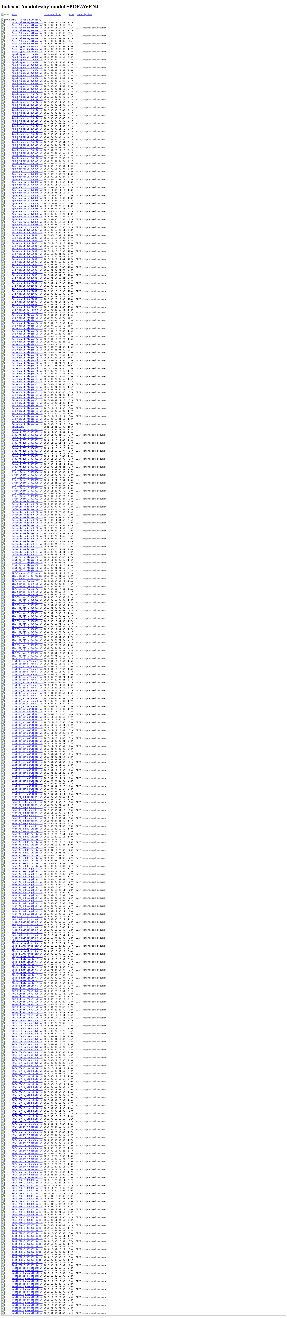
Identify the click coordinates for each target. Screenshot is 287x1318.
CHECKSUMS (18, 427)
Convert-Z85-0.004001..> (27, 445)
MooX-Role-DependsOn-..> (27, 797)
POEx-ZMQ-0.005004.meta (26, 1196)
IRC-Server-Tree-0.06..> (27, 589)
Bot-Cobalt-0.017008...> (27, 238)
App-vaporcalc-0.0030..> (27, 166)
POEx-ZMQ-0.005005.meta (26, 1204)
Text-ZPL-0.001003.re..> (27, 1238)
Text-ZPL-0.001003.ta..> (27, 1241)
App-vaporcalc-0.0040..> (27, 190)
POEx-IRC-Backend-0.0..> (27, 1020)
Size (71, 14)
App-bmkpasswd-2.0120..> (27, 150)
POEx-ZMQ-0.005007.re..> (27, 1222)
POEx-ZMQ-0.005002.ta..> (27, 1185)
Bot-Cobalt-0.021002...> (27, 294)
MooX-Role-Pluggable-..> (27, 868)
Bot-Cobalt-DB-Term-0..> (27, 310)
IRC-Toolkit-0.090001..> (27, 613)
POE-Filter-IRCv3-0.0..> (27, 988)
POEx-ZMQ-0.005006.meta (26, 1212)
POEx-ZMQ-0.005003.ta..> (27, 1193)
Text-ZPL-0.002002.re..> (27, 1254)
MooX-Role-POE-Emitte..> (27, 828)
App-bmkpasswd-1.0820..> (27, 54)
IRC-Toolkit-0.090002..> (27, 621)
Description (84, 14)
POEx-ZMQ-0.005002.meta (26, 1180)
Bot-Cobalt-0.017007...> (27, 230)
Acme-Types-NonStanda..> (27, 46)
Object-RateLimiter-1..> (27, 956)
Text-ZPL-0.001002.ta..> (27, 1233)
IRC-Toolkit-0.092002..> (27, 653)
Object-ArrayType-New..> (27, 940)
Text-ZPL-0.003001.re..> (27, 1262)
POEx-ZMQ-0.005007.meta (26, 1220)
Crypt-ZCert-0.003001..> (27, 485)
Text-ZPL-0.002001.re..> (27, 1246)
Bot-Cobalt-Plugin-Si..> (27, 379)
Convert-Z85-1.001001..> (27, 461)
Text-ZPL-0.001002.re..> (27, 1230)
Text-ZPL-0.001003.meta (26, 1236)
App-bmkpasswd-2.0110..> (27, 102)
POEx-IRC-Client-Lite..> (27, 1068)
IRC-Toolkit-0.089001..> (27, 605)
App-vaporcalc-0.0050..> (27, 198)
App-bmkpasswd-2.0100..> (27, 94)
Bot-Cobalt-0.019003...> (27, 270)
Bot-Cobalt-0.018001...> (27, 246)
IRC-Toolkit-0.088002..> (27, 597)
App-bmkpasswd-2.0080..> (27, 70)
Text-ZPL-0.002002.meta (26, 1252)
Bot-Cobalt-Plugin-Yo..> (27, 419)
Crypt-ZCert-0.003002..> (27, 493)
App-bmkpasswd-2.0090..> (27, 86)
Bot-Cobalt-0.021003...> (27, 302)
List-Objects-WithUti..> (27, 709)
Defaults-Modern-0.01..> (27, 541)
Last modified (52, 14)
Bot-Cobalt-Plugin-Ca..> (27, 315)
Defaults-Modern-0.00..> (27, 501)
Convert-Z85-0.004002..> (27, 453)
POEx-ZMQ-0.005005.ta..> (27, 1209)
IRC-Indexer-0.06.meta (26, 573)
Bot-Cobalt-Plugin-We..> (27, 403)
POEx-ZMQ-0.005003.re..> (27, 1190)
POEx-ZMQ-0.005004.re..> (27, 1198)
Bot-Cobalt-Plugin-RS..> (27, 371)
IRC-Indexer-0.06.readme (27, 576)
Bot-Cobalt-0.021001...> (27, 286)
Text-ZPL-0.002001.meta (26, 1244)
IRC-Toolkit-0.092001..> (27, 645)
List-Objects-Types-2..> (27, 701)
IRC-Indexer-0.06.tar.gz (27, 578)
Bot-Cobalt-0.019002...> (27, 262)
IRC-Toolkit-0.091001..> (27, 637)
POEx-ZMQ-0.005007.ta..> (27, 1225)
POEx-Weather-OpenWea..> (27, 1124)
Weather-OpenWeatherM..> (27, 1268)
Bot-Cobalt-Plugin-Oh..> (27, 355)
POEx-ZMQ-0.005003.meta (26, 1188)
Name (14, 14)
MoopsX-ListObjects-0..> (27, 916)
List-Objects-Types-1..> (27, 661)
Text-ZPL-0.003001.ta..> (27, 1265)
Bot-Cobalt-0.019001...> (27, 254)
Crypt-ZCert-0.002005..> (27, 477)
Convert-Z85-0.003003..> (27, 437)
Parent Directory (30, 19)
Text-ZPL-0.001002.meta (26, 1228)
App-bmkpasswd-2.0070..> (27, 62)
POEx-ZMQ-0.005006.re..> (27, 1214)
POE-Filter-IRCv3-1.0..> (27, 996)
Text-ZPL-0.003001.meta (26, 1260)
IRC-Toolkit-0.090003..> (27, 629)
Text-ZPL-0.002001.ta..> (27, 1249)
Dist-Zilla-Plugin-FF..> (27, 557)
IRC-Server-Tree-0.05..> (27, 581)
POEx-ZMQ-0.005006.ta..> (27, 1217)
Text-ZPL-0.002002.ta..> (27, 1257)
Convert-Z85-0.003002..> (27, 429)
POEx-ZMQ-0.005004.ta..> (27, 1201)
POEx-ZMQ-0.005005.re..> (27, 1206)
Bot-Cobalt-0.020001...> (27, 278)
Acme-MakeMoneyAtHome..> (27, 22)
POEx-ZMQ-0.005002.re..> (27, 1182)
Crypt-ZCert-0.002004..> (27, 469)
